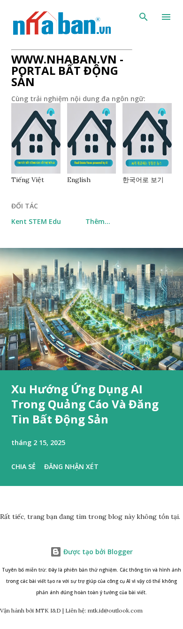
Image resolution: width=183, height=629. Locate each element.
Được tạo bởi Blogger (97, 551)
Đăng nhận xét (71, 466)
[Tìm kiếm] (143, 17)
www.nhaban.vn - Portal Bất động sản (67, 70)
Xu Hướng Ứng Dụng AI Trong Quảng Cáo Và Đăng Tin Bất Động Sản (85, 404)
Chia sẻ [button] (23, 466)
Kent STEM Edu (36, 221)
